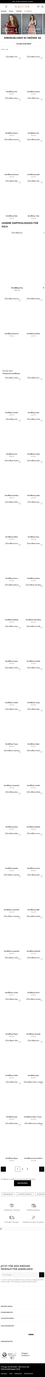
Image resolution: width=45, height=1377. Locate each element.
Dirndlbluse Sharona (12, 334)
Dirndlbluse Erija (11, 1117)
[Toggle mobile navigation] (2, 6)
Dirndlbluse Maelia (11, 868)
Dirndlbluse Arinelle (33, 661)
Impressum (4, 1374)
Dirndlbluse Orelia (33, 454)
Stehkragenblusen (8, 1194)
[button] (19, 58)
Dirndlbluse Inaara (11, 661)
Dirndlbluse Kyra (33, 1075)
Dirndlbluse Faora (12, 578)
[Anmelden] (41, 1274)
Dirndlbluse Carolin (11, 992)
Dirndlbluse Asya (33, 537)
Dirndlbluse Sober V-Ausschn (33, 1117)
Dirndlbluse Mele (11, 216)
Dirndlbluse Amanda (33, 1034)
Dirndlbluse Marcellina (33, 620)
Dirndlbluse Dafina (11, 537)
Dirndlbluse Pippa (12, 1034)
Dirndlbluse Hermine (12, 174)
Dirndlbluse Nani (33, 413)
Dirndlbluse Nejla (33, 744)
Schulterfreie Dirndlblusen (25, 1194)
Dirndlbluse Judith (33, 910)
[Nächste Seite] (41, 1169)
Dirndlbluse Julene (11, 827)
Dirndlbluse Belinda (11, 620)
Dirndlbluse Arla (11, 92)
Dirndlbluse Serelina (11, 495)
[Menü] (16, 1353)
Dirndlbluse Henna (33, 92)
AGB (10, 1374)
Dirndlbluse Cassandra (11, 785)
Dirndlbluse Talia (33, 216)
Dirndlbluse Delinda (33, 827)
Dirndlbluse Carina (33, 868)
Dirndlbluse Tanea (33, 703)
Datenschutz (18, 1374)
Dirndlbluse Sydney (33, 334)
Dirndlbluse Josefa (33, 174)
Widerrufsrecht (28, 1374)
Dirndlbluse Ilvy (17, 288)
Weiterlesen (22, 1183)
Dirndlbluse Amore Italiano (33, 1158)
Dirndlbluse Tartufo (11, 413)
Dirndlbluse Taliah (11, 1075)
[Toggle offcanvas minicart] (42, 7)
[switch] (12, 1358)
